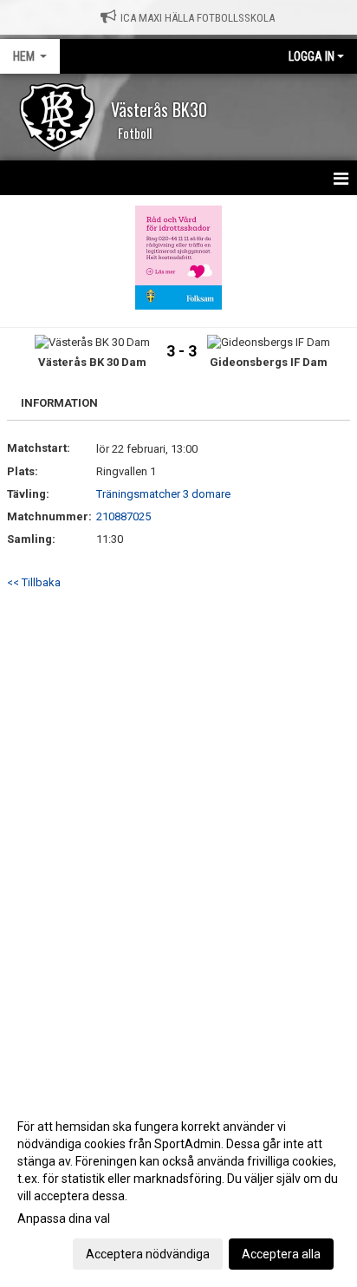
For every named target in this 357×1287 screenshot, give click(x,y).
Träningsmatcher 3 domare (163, 493)
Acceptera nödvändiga (148, 1254)
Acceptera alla (281, 1254)
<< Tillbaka (34, 582)
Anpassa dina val (63, 1218)
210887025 (123, 516)
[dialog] (178, 1189)
